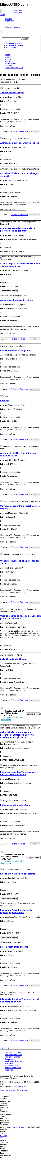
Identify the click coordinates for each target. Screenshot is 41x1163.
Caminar (4, 400)
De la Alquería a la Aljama (13, 659)
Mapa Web (9, 1070)
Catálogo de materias (15, 45)
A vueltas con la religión (12, 92)
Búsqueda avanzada (14, 43)
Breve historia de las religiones (15, 350)
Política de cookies (12, 1057)
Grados (7, 55)
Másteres (8, 66)
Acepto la (15, 131)
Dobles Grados (10, 63)
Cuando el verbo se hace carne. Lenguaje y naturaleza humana (20, 617)
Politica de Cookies (4, 1134)
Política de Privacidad (19, 131)
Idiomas (8, 59)
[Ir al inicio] (11, 11)
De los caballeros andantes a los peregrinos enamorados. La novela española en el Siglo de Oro (17, 735)
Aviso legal (9, 1063)
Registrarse (9, 21)
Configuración (10, 1059)
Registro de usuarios (13, 1068)
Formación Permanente (14, 68)
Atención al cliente (12, 1065)
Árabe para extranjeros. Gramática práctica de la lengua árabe (17, 229)
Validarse (8, 19)
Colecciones (11, 47)
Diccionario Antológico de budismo (17, 874)
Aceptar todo (18, 1127)
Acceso (8, 57)
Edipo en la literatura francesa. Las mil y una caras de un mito (20, 1000)
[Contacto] (22, 1086)
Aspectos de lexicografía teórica (16, 300)
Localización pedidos (13, 1052)
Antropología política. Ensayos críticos (19, 143)
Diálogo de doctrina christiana (15, 805)
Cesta (2, 15)
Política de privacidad (13, 1055)
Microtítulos (9, 61)
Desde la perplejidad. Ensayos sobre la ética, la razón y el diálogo (19, 773)
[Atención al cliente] (12, 27)
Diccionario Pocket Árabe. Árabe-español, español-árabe (16, 911)
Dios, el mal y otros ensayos (14, 947)
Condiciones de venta (13, 1061)
